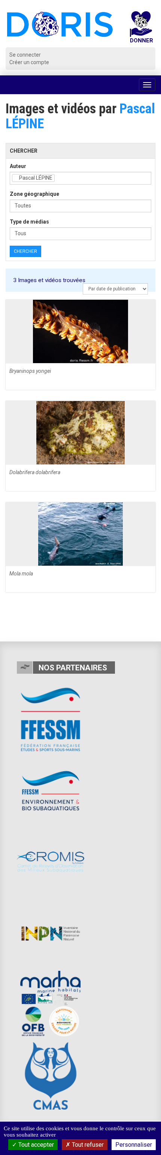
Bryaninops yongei (30, 371)
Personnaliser (133, 1144)
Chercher (25, 251)
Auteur (18, 166)
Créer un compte (29, 62)
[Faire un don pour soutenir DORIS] (141, 29)
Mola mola (21, 574)
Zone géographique (34, 194)
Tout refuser (87, 1144)
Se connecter (25, 55)
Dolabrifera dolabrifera (34, 472)
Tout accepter (35, 1144)
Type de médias (29, 222)
